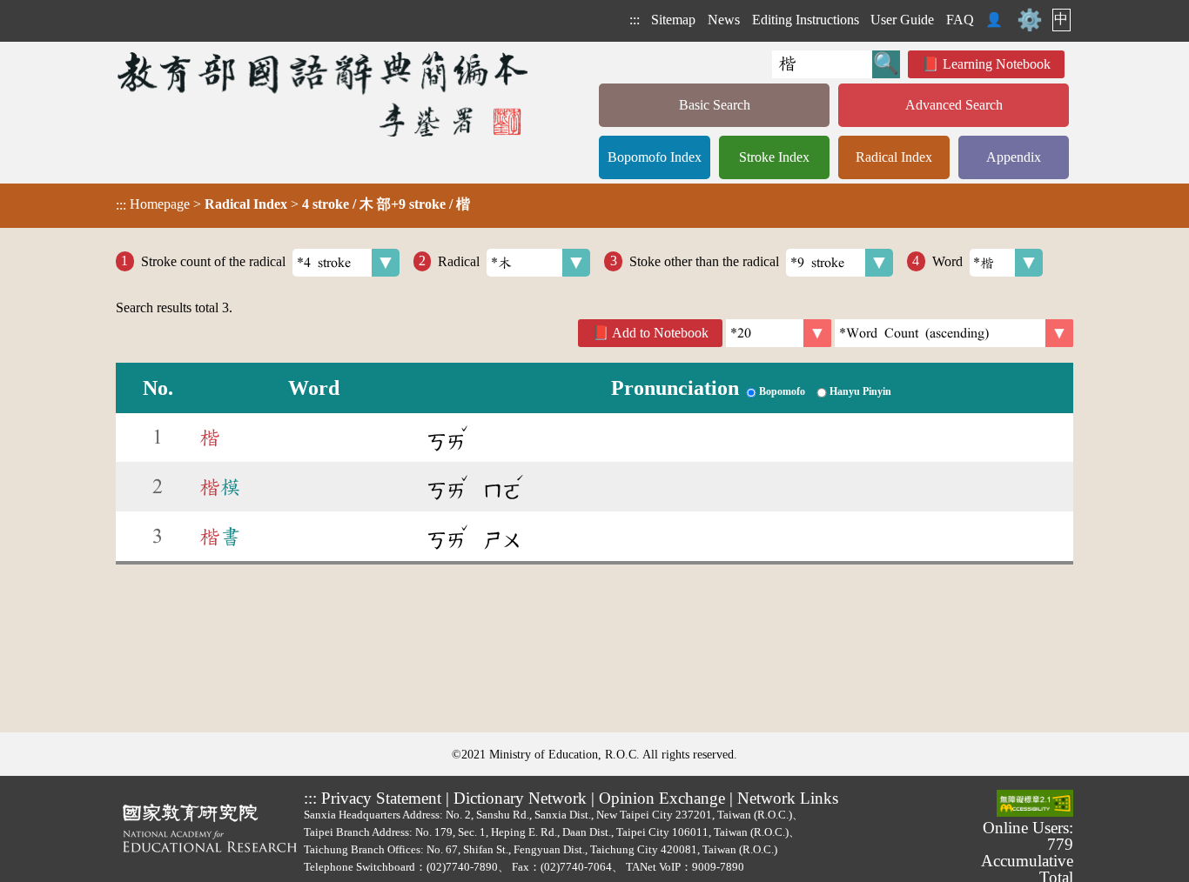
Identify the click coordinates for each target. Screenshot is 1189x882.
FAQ (960, 19)
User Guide (902, 19)
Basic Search (714, 104)
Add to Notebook (660, 332)
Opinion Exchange (662, 798)
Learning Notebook (997, 64)
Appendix (1013, 157)
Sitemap (673, 19)
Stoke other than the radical (704, 260)
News (724, 19)
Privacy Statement (381, 798)
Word (947, 260)
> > (293, 204)
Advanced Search (954, 104)
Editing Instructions (805, 19)
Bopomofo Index (655, 157)
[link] (954, 333)
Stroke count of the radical (213, 260)
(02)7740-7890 (462, 866)
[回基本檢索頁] (324, 93)
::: (634, 19)
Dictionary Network (520, 798)
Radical (459, 260)
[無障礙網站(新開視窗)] (1035, 804)
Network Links (787, 798)
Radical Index (894, 157)
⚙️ (1030, 20)
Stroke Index (774, 157)
